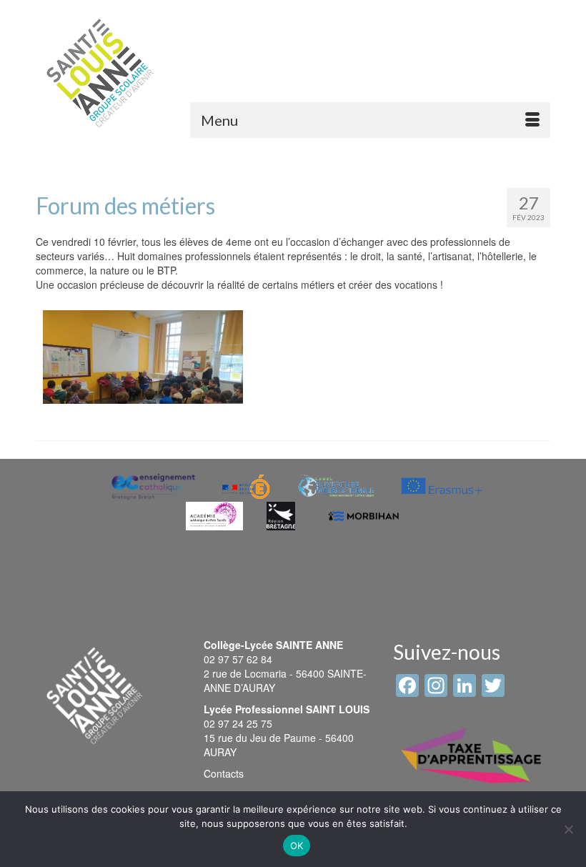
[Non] (568, 829)
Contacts (224, 773)
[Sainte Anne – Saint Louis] (100, 73)
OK (297, 845)
